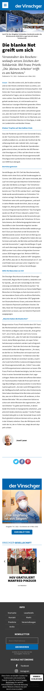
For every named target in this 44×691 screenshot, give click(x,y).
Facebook (24, 665)
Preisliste (12, 622)
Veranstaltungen (29, 622)
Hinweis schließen (36, 677)
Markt (28, 617)
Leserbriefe (29, 613)
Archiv (12, 626)
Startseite (12, 613)
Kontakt (12, 617)
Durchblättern (22, 532)
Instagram (24, 671)
